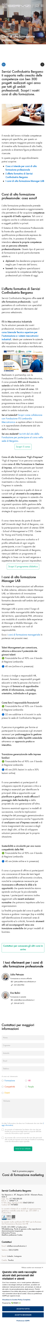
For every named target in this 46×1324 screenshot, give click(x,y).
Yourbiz (11, 1260)
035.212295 (13, 1250)
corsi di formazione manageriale (24, 635)
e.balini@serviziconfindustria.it (24, 1000)
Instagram (18, 1256)
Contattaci (7, 1242)
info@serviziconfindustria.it (16, 1246)
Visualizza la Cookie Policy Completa (16, 1300)
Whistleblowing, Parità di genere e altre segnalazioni (21, 1229)
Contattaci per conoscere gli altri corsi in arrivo (23, 948)
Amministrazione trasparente (12, 1231)
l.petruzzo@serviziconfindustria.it (25, 981)
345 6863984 (19, 985)
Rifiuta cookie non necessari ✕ (32, 1267)
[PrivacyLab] (16, 1303)
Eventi (7, 1093)
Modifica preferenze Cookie (12, 1235)
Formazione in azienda (18, 997)
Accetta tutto (23, 1309)
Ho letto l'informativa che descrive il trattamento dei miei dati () (23, 1124)
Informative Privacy (9, 1233)
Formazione (10, 1081)
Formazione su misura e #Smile (21, 978)
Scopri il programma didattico (23, 566)
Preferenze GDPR (23, 1321)
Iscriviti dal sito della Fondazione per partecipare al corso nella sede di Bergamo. (22, 437)
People (31, 1087)
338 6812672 (19, 1003)
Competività (10, 1087)
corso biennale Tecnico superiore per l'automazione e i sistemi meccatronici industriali (20, 336)
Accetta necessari (23, 1315)
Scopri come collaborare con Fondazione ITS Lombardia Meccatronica (22, 418)
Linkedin (10, 1256)
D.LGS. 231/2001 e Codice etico (14, 1227)
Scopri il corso (23, 447)
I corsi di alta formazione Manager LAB (25, 181)
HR (29, 1081)
